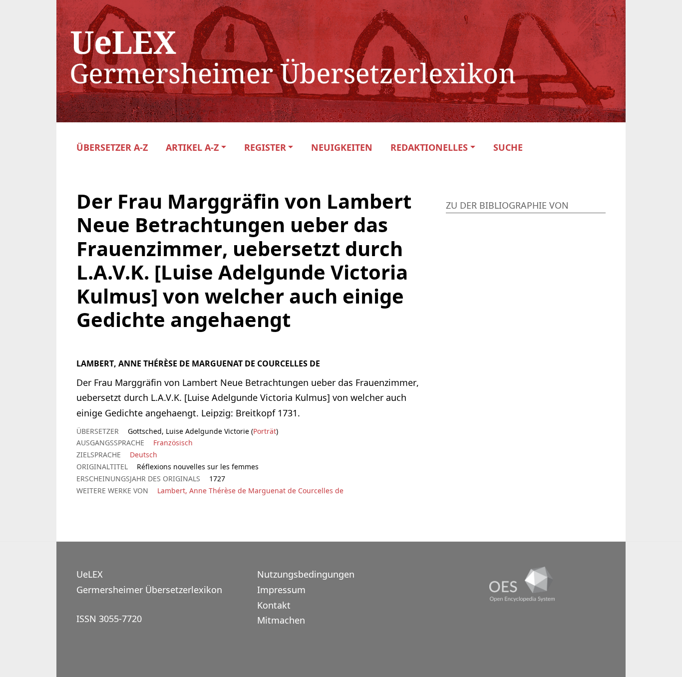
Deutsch (143, 454)
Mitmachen (281, 620)
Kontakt (274, 605)
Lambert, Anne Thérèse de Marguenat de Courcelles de (250, 490)
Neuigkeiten (341, 147)
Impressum (281, 590)
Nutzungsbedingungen (305, 574)
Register (265, 147)
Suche (508, 147)
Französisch (173, 442)
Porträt (264, 431)
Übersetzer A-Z (112, 147)
